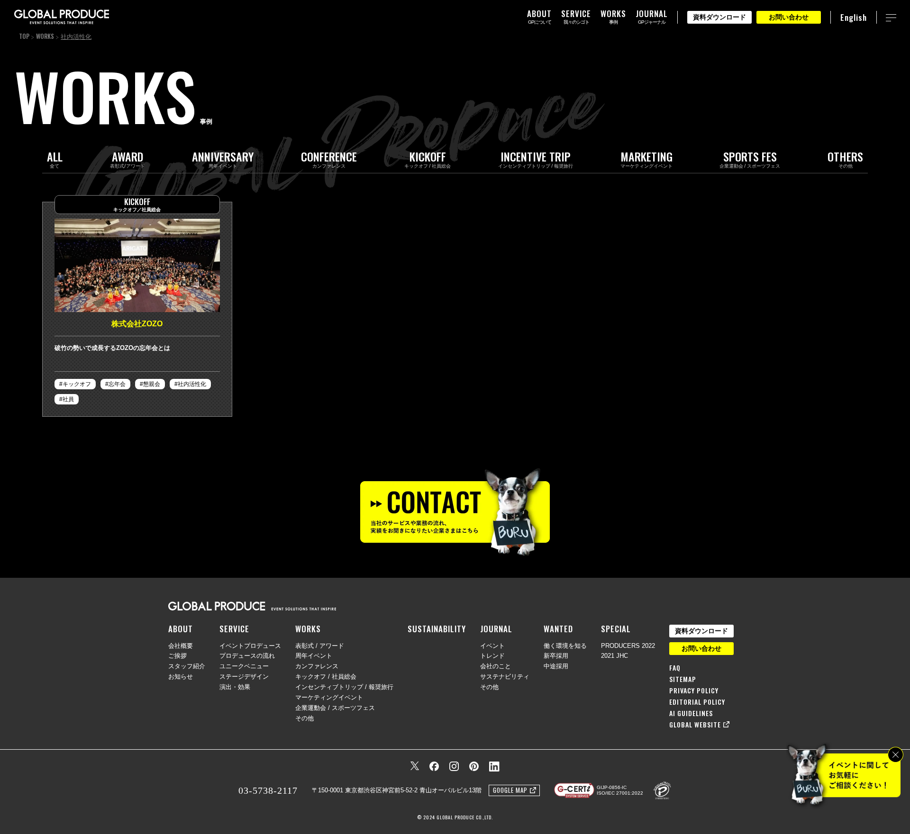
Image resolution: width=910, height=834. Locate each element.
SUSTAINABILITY (437, 629)
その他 (304, 718)
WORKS (45, 36)
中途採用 (556, 666)
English (853, 17)
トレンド (492, 655)
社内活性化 (192, 384)
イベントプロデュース (250, 645)
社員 (68, 399)
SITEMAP (682, 679)
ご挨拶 (177, 655)
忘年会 (117, 384)
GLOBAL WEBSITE (695, 724)
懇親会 (151, 384)
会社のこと (495, 666)
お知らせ (180, 676)
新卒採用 (556, 655)
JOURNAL (496, 629)
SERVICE (234, 629)
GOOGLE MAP (510, 790)
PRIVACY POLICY (694, 690)
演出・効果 (234, 687)
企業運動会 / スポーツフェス (335, 707)
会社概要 (180, 645)
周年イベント (313, 655)
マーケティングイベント (329, 697)
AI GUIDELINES (691, 713)
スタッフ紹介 (186, 666)
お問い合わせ (789, 17)
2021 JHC (614, 655)
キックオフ (77, 384)
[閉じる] (895, 754)
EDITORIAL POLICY (697, 702)
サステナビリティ (504, 676)
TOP (24, 36)
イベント (492, 645)
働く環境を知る (565, 645)
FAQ (675, 667)
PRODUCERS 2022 (628, 645)
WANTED (558, 629)
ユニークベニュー (244, 666)
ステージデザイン (244, 676)
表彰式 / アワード (319, 645)
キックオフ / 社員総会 (325, 676)
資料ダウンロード (719, 17)
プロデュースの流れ (247, 655)
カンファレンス (316, 666)
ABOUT (180, 629)
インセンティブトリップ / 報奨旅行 (344, 687)
